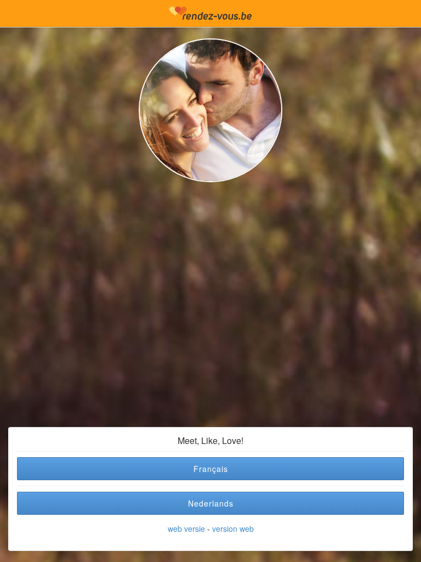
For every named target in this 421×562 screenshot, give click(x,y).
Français (211, 468)
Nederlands (211, 503)
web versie (186, 528)
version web (233, 528)
